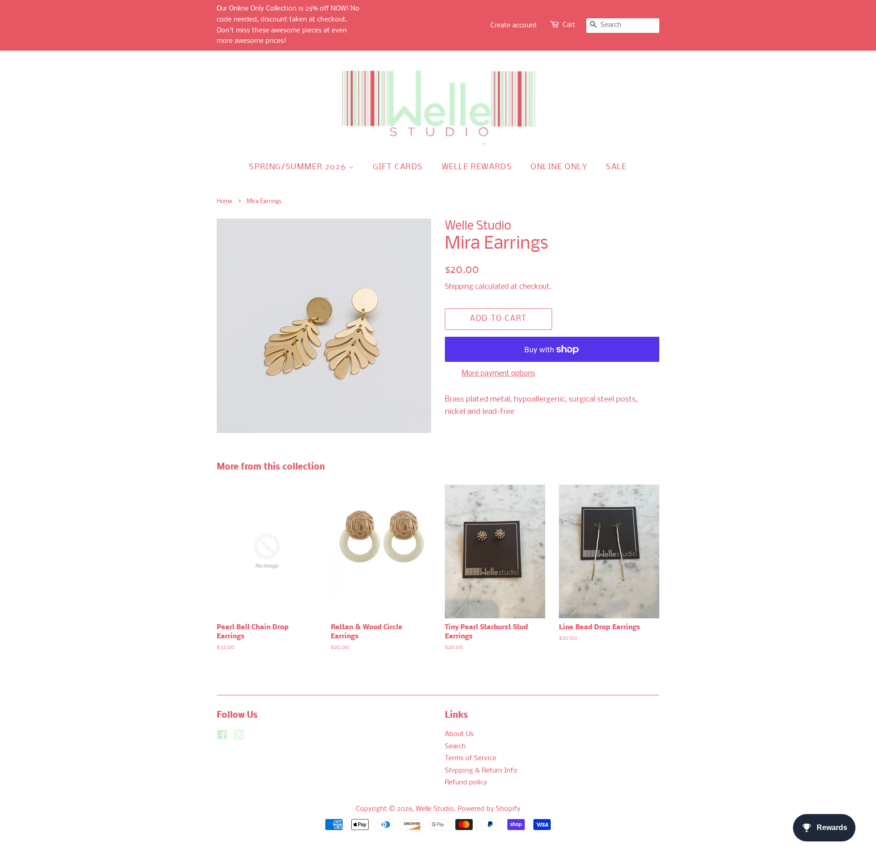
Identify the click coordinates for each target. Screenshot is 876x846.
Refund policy (466, 782)
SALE (616, 167)
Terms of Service (470, 758)
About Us (459, 734)
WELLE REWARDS (477, 167)
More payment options (498, 373)
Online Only (559, 167)
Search (455, 746)
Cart (569, 25)
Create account (513, 25)
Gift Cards (398, 167)
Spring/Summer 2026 (298, 167)
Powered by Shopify (489, 809)
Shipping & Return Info (481, 771)
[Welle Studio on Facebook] (222, 737)
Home (224, 201)
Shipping (459, 287)
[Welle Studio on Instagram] (239, 737)
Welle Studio (435, 809)
